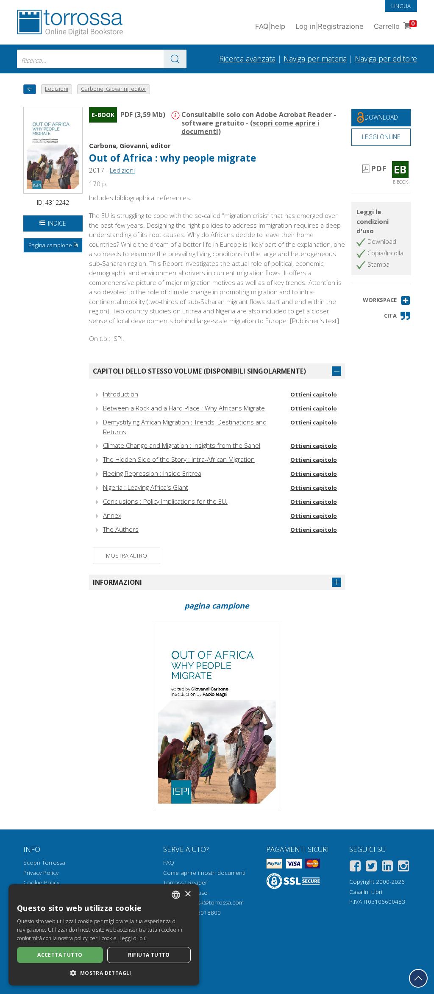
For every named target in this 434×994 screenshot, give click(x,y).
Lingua (401, 6)
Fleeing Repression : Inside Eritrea (152, 473)
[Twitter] (371, 867)
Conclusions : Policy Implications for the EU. (165, 501)
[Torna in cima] (418, 978)
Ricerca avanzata (247, 58)
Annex (112, 515)
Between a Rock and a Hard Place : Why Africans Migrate (184, 408)
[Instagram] (403, 867)
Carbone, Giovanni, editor (130, 145)
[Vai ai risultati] (175, 59)
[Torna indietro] (29, 89)
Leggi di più (133, 938)
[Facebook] (355, 867)
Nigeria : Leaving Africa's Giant (145, 487)
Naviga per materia (315, 58)
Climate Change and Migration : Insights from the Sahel (181, 445)
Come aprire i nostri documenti (204, 873)
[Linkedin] (387, 867)
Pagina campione (50, 245)
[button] (387, 300)
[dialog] (103, 935)
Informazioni (117, 582)
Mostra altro (126, 555)
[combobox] (101, 59)
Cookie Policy (41, 882)
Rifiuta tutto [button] (149, 954)
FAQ (168, 862)
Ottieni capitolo (313, 394)
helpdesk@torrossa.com (212, 902)
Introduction (120, 394)
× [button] (187, 894)
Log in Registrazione (329, 26)
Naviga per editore (386, 58)
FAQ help (270, 26)
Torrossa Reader (185, 882)
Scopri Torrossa (44, 862)
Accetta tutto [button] (59, 954)
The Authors (121, 529)
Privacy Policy (40, 873)
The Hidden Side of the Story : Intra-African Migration (179, 459)
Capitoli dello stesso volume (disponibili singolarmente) (199, 371)
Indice (57, 223)
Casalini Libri (365, 892)
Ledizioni (122, 170)
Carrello (394, 25)
